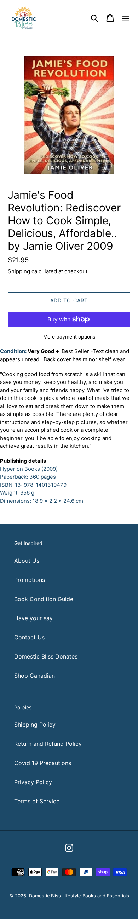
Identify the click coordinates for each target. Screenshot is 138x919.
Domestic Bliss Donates (45, 656)
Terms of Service (36, 801)
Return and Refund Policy (48, 743)
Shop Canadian (34, 675)
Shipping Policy (35, 724)
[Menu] (125, 18)
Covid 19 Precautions (42, 762)
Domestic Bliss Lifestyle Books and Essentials (79, 895)
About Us (26, 560)
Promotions (29, 579)
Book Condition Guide (43, 598)
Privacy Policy (33, 782)
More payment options (69, 337)
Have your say (33, 618)
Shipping (19, 271)
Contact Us (29, 637)
